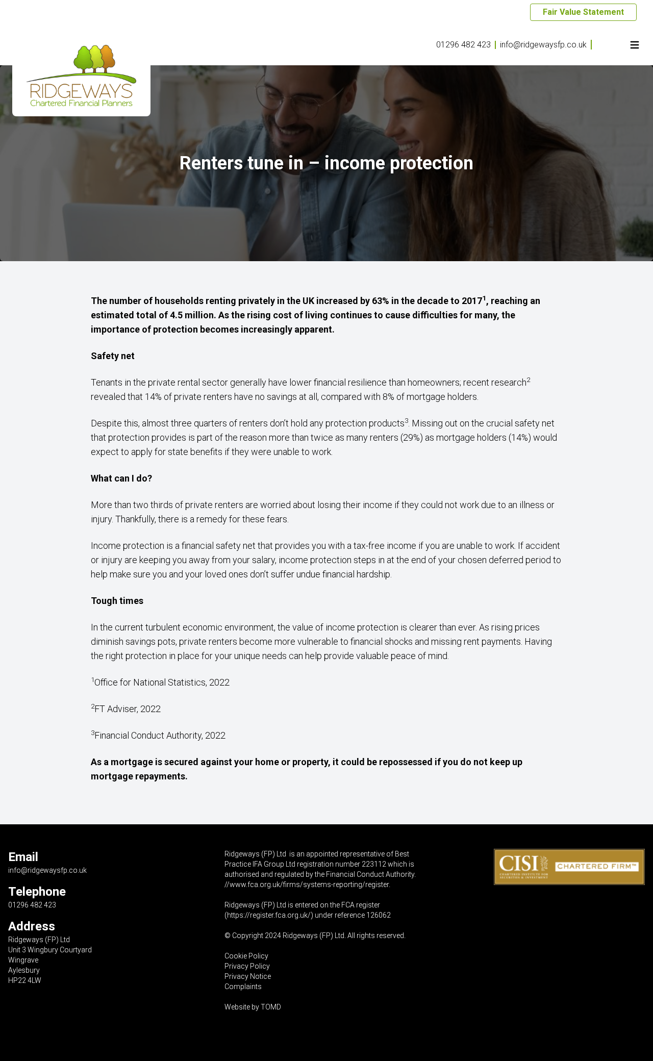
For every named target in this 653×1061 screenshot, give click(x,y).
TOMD (271, 1007)
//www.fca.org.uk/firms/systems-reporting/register (306, 884)
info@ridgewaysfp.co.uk (543, 44)
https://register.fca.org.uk (267, 915)
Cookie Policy (246, 956)
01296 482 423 (463, 44)
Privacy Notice (247, 976)
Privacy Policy (247, 966)
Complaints (243, 986)
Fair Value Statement (583, 12)
